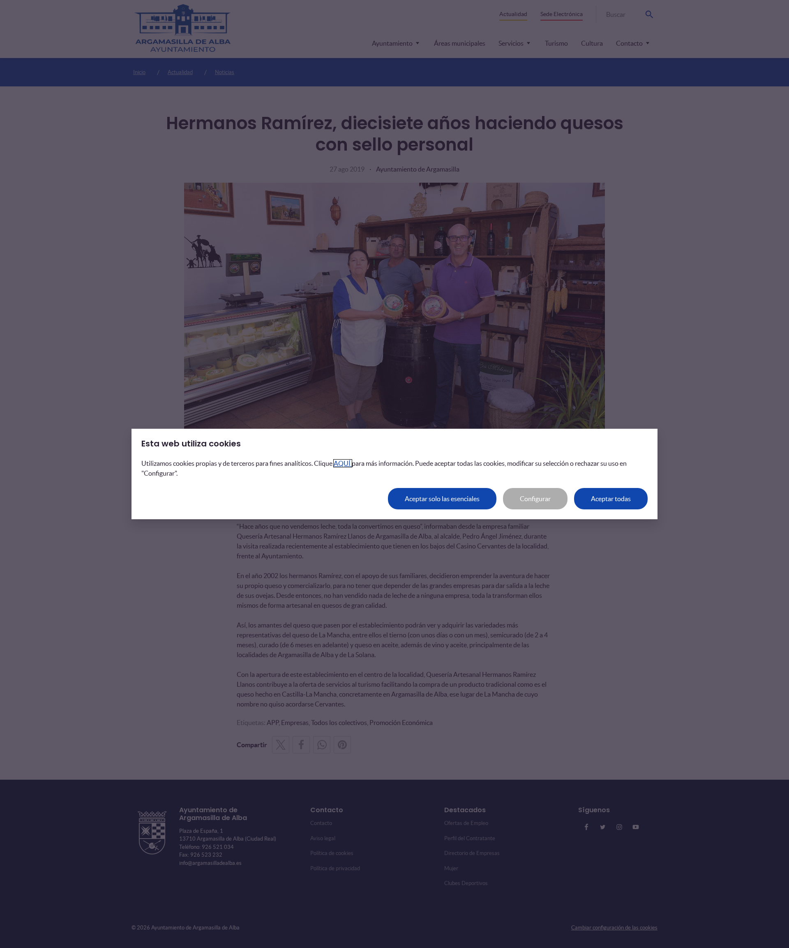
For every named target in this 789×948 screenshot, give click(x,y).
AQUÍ (343, 463)
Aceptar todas (611, 498)
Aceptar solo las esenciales (442, 498)
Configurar (535, 498)
